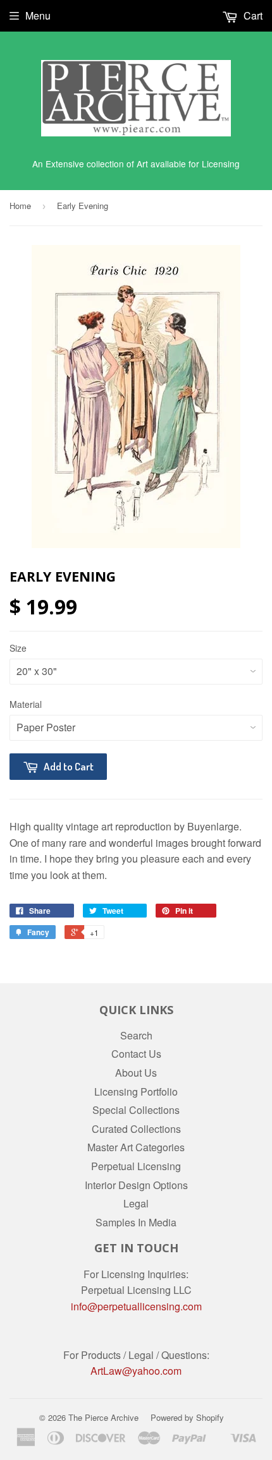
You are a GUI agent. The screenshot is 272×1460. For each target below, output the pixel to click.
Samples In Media (136, 1222)
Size (18, 648)
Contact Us (136, 1053)
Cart (252, 15)
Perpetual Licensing (136, 1166)
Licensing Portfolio (136, 1091)
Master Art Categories (136, 1147)
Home (20, 206)
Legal (136, 1203)
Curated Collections (136, 1129)
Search (136, 1035)
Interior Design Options (136, 1185)
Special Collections (136, 1110)
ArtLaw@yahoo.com (136, 1370)
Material (25, 704)
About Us (136, 1072)
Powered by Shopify (187, 1417)
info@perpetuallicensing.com (136, 1306)
